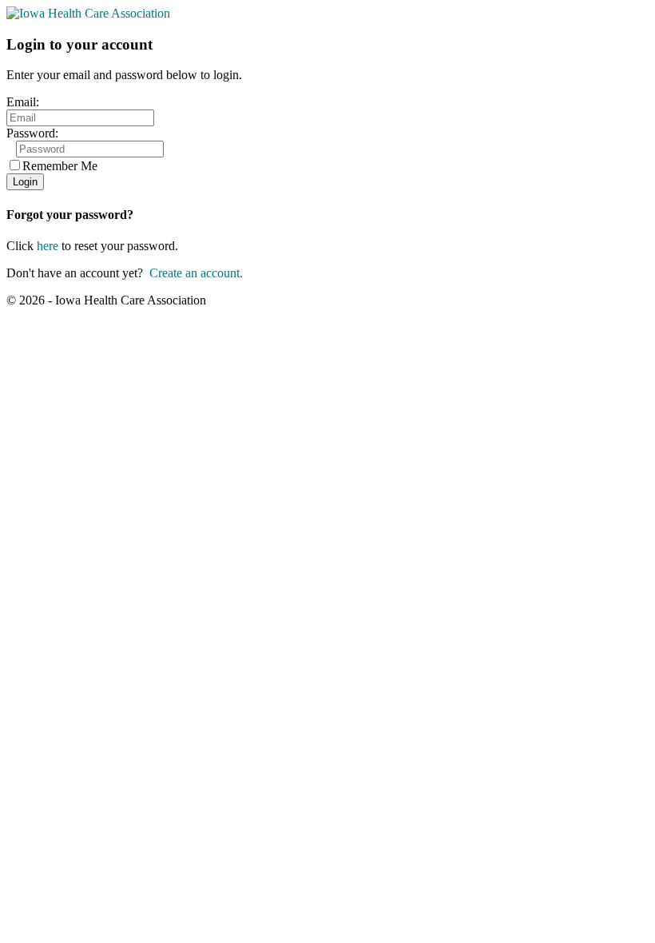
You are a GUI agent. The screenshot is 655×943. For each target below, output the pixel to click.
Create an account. (196, 273)
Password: (32, 133)
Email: (22, 102)
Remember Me (59, 166)
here (47, 246)
